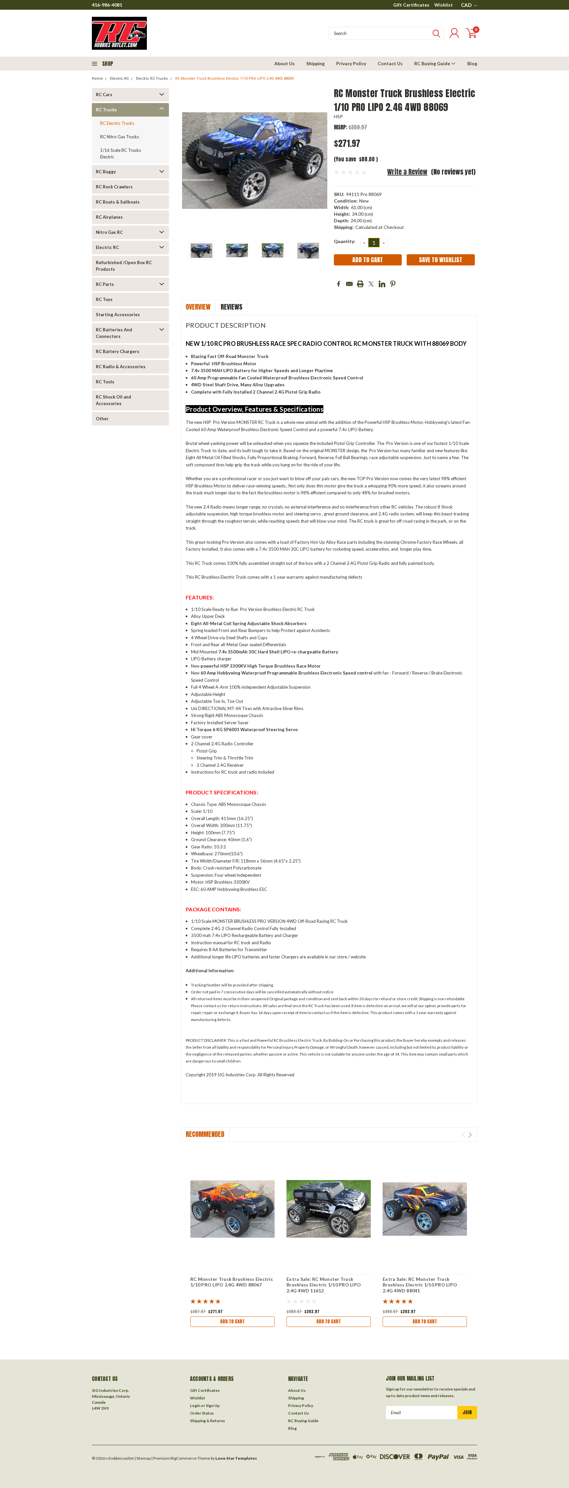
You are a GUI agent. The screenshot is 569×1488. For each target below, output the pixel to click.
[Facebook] (338, 284)
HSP (338, 116)
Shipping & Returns (207, 1420)
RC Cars (104, 94)
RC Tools (105, 381)
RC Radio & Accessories (121, 366)
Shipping (315, 63)
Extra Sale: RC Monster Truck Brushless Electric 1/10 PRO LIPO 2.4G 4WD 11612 (323, 1284)
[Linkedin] (382, 284)
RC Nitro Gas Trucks (119, 136)
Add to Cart (232, 1321)
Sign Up (213, 1405)
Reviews (231, 307)
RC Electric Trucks (117, 123)
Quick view (232, 1209)
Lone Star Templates (236, 1458)
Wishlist (443, 5)
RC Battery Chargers (117, 351)
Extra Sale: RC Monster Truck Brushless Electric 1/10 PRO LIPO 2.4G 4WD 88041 (420, 1284)
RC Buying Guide (432, 63)
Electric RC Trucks (152, 78)
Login (195, 1405)
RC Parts (105, 284)
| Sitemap (142, 1458)
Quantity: (344, 241)
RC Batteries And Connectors (114, 333)
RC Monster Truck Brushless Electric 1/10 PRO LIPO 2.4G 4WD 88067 (231, 1282)
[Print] (360, 284)
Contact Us (390, 63)
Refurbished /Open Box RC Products (124, 266)
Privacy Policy (351, 63)
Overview (198, 307)
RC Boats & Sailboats (118, 202)
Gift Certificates (411, 5)
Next (320, 161)
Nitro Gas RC (109, 232)
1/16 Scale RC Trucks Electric (120, 153)
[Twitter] (371, 284)
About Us (284, 63)
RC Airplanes (109, 217)
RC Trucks (106, 109)
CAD (467, 5)
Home (97, 78)
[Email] (349, 284)
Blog (472, 63)
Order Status (202, 1413)
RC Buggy (106, 171)
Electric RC (119, 78)
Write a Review (407, 172)
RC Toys (104, 299)
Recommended (205, 1134)
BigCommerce (184, 1458)
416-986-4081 (107, 5)
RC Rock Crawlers (114, 186)
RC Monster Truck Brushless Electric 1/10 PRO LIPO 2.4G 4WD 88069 (234, 78)
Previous (188, 161)
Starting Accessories (118, 314)
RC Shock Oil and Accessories (113, 400)
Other (102, 418)
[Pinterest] (393, 284)
